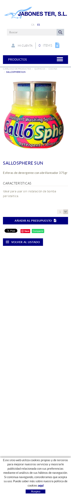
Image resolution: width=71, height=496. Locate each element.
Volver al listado (25, 242)
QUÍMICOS (39, 69)
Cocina (53, 69)
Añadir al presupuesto (33, 220)
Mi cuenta (25, 45)
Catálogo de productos (17, 69)
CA (33, 24)
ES (38, 24)
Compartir (38, 231)
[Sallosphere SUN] (34, 114)
